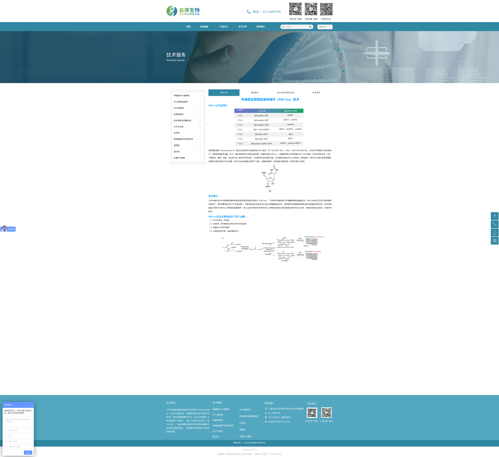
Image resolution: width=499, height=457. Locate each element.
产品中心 (224, 26)
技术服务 (204, 26)
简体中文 (322, 27)
